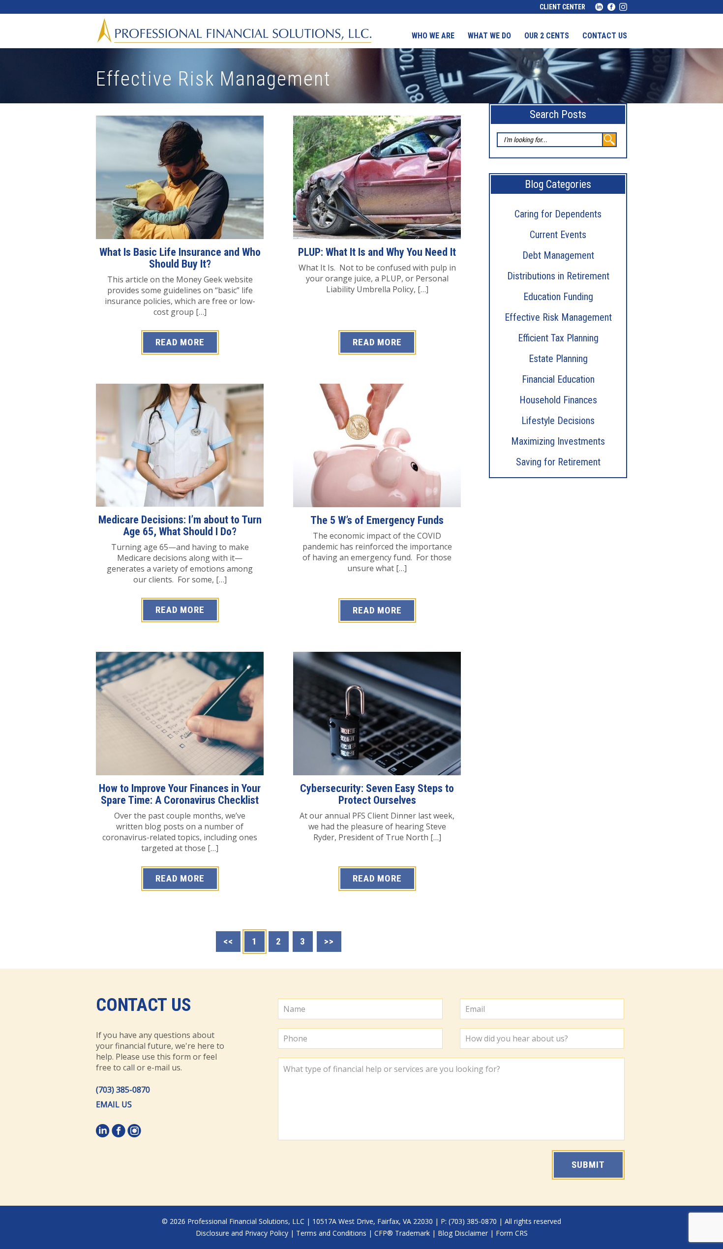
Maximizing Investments (558, 441)
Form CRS (512, 1233)
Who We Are (433, 35)
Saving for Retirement (558, 462)
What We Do (489, 35)
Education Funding (558, 297)
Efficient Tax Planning (558, 338)
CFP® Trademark (402, 1233)
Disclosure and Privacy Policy (242, 1233)
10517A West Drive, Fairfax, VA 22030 (372, 1221)
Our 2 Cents (546, 35)
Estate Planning (558, 359)
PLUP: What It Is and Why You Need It (377, 252)
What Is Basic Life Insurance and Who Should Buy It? (180, 258)
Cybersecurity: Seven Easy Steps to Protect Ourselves (377, 794)
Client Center (562, 7)
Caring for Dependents (558, 214)
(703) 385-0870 (123, 1089)
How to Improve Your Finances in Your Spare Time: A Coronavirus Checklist (180, 794)
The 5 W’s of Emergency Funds (377, 520)
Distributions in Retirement (558, 276)
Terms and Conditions (331, 1233)
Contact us (604, 35)
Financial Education (558, 379)
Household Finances (558, 400)
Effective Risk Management (558, 317)
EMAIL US (114, 1104)
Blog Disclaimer (463, 1233)
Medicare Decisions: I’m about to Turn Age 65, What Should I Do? (180, 526)
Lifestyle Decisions (558, 420)
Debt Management (558, 255)
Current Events (558, 235)
